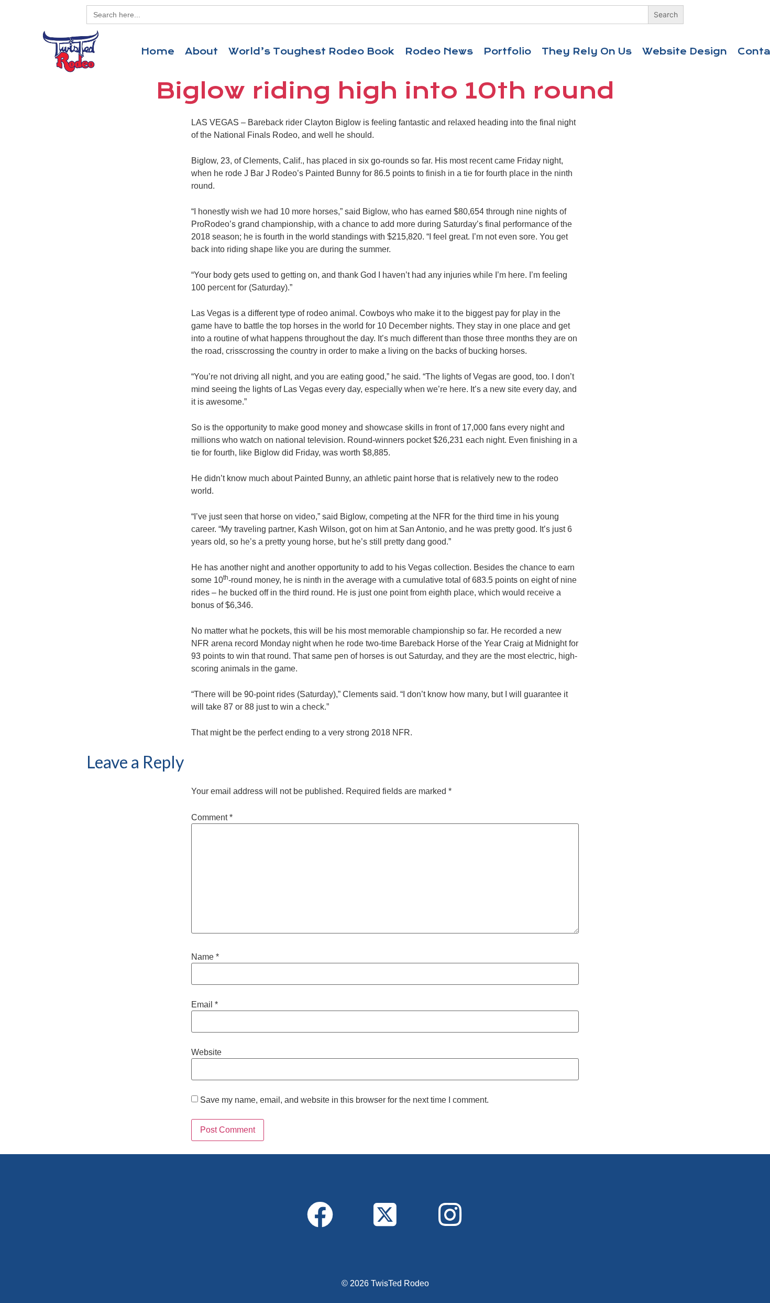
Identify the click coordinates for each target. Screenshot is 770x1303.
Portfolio (507, 51)
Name (205, 957)
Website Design (684, 51)
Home (157, 51)
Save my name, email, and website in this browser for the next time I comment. (344, 1100)
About (201, 51)
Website (206, 1052)
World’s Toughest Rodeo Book (311, 51)
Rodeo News (439, 51)
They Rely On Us (587, 51)
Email (204, 1005)
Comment (212, 817)
